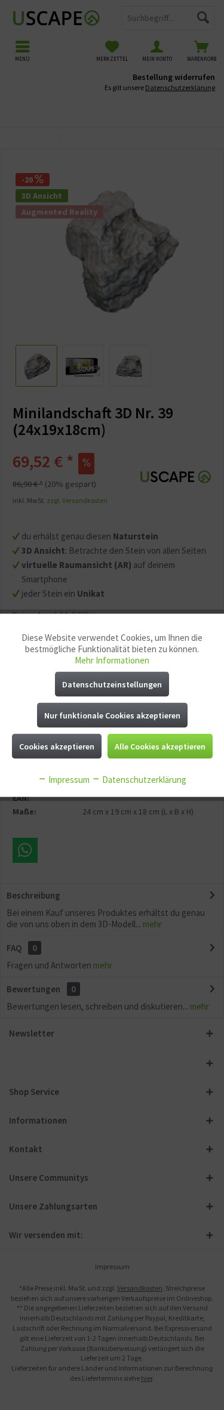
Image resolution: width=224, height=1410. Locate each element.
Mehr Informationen (112, 659)
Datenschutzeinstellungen (112, 683)
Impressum (68, 779)
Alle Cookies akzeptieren (160, 746)
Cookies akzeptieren (56, 746)
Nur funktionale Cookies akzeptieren (112, 714)
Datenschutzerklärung (143, 779)
